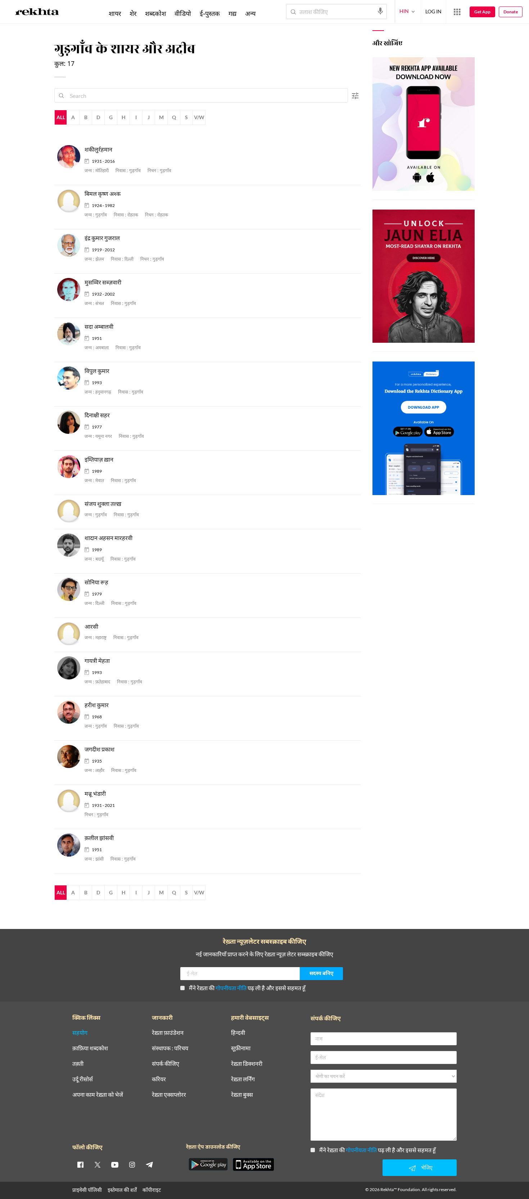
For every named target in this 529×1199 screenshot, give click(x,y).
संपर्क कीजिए (165, 1064)
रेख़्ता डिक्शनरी (246, 1064)
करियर (159, 1079)
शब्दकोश (155, 13)
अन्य (250, 13)
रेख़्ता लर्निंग (243, 1079)
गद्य (232, 13)
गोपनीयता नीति (231, 987)
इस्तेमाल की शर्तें (122, 1190)
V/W (199, 117)
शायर (115, 13)
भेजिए (427, 1167)
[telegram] (149, 1164)
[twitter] (97, 1164)
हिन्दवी (238, 1033)
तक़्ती (77, 1064)
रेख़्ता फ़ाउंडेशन (168, 1033)
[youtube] (115, 1164)
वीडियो (183, 13)
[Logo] (37, 13)
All (60, 117)
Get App (482, 11)
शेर (133, 13)
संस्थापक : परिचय (170, 1048)
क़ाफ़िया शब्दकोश (90, 1048)
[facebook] (80, 1164)
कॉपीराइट (152, 1190)
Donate (510, 11)
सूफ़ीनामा (240, 1048)
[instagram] (132, 1164)
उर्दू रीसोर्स (82, 1079)
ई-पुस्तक (210, 13)
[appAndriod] (208, 1164)
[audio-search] (380, 11)
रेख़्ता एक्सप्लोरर (169, 1095)
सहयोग (79, 1033)
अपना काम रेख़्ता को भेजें (97, 1095)
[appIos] (253, 1164)
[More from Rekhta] (457, 12)
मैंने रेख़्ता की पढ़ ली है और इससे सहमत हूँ (247, 987)
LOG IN (433, 11)
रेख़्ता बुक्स (242, 1095)
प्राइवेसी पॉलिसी (87, 1190)
